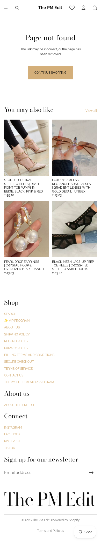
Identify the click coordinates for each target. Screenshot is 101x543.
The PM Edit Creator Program (29, 382)
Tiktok (9, 448)
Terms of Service (18, 368)
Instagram (13, 427)
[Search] (17, 7)
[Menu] (6, 8)
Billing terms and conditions (29, 355)
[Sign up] (91, 472)
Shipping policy (17, 334)
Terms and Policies (50, 531)
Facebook (12, 434)
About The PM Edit (19, 405)
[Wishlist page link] (72, 7)
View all (91, 111)
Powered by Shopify (65, 520)
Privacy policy (16, 348)
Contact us (13, 375)
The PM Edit (40, 520)
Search (10, 313)
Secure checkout (19, 361)
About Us (12, 327)
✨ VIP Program (17, 320)
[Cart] (94, 7)
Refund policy (16, 341)
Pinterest (12, 441)
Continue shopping (50, 72)
